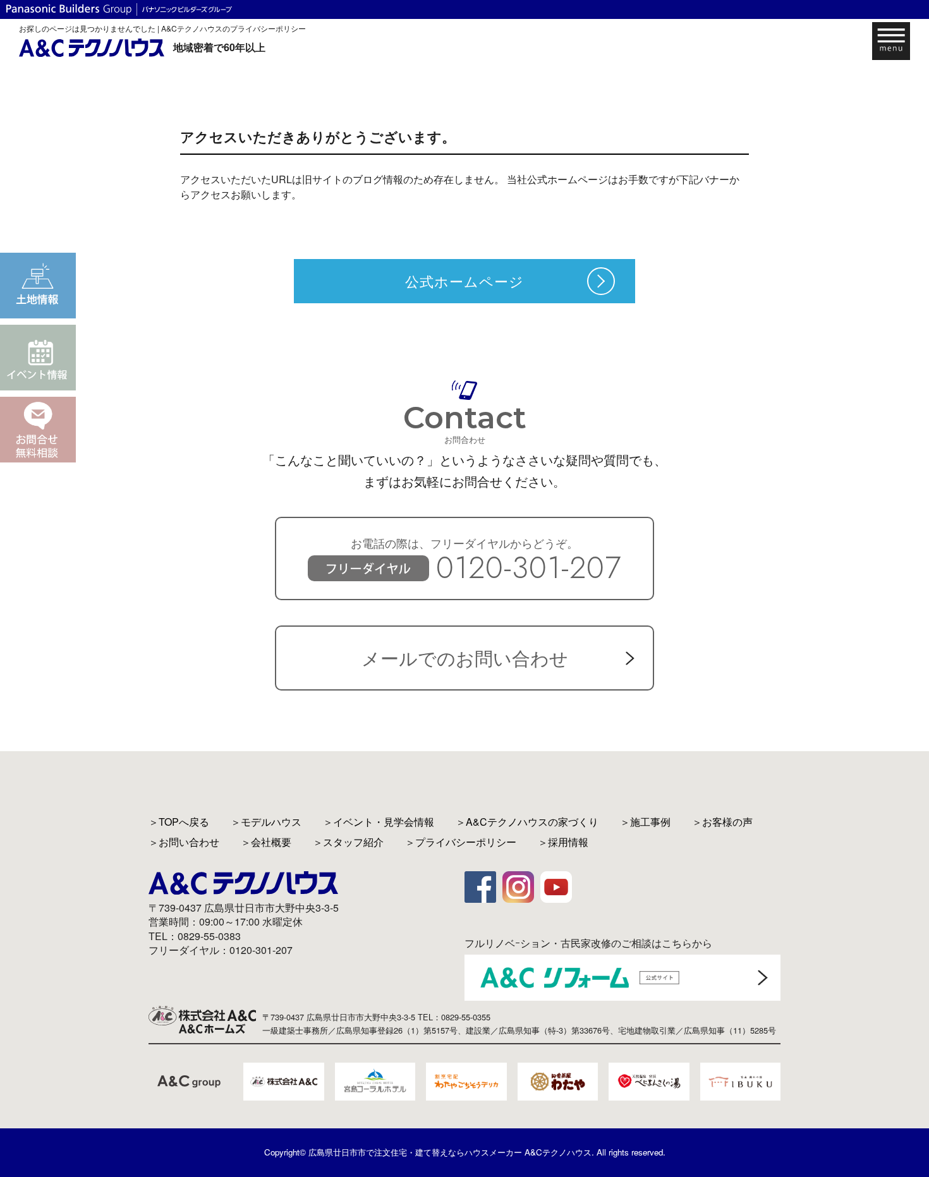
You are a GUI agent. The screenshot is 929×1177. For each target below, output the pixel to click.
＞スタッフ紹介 (348, 842)
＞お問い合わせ (184, 842)
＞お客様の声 (722, 821)
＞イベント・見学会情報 (378, 821)
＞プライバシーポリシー (460, 842)
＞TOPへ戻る (179, 821)
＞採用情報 (563, 842)
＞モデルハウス (266, 821)
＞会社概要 (266, 842)
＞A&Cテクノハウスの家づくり (527, 821)
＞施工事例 (645, 821)
